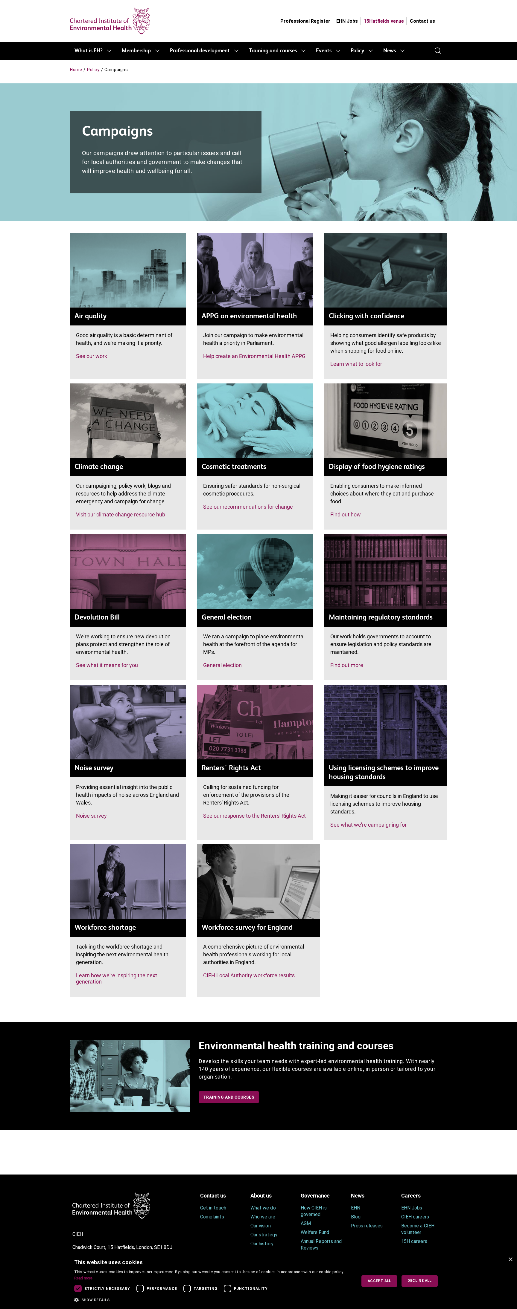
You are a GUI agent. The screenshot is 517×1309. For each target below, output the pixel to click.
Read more (83, 1278)
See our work (91, 356)
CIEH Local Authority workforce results (249, 975)
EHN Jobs (347, 21)
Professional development (200, 50)
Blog (356, 1217)
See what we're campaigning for (368, 825)
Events (324, 50)
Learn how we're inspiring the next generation (116, 978)
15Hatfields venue (384, 21)
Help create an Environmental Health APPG (254, 356)
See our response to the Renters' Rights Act (254, 816)
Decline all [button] (419, 1281)
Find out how (345, 514)
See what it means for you (107, 665)
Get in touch (213, 1208)
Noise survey (91, 816)
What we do (263, 1208)
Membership (136, 50)
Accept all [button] (379, 1281)
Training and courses (273, 50)
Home (76, 69)
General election (222, 665)
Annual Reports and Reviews (321, 1244)
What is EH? (88, 50)
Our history (261, 1244)
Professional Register (305, 21)
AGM (306, 1223)
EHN (355, 1208)
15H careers (414, 1241)
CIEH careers (415, 1217)
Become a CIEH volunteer (417, 1229)
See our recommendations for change (248, 507)
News (389, 50)
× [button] (510, 1259)
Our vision (260, 1226)
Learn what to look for (356, 364)
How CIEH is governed (314, 1211)
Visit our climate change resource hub (120, 514)
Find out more (346, 665)
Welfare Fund (315, 1232)
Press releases (367, 1226)
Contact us (422, 21)
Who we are (262, 1217)
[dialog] (258, 1281)
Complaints (212, 1217)
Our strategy (263, 1235)
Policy (357, 50)
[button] (211, 1300)
